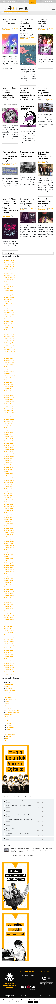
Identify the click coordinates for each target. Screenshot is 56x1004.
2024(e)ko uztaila (9, 314)
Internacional (10, 727)
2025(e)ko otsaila (8, 299)
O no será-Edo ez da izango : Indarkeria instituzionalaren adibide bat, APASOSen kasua (27, 94)
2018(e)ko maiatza (9, 471)
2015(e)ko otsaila (8, 543)
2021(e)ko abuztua (9, 386)
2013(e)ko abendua (9, 571)
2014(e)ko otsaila (8, 567)
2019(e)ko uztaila (8, 441)
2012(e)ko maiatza (9, 611)
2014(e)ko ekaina (8, 558)
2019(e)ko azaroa (8, 432)
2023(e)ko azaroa (9, 332)
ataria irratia (8, 697)
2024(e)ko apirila (8, 321)
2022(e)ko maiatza (9, 367)
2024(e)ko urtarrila (9, 327)
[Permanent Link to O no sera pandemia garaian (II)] (45, 217)
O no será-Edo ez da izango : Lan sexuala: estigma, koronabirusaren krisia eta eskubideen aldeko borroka (10, 206)
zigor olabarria (9, 738)
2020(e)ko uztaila (9, 415)
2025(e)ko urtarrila (9, 301)
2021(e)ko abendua (9, 377)
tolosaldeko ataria (10, 734)
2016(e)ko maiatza (9, 521)
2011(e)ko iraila (8, 628)
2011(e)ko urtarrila (9, 645)
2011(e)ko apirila (8, 639)
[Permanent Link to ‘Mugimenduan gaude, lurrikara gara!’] (45, 107)
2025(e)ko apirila (8, 295)
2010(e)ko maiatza (9, 663)
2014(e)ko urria (8, 552)
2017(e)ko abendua (9, 482)
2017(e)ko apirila (8, 499)
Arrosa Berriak (9, 693)
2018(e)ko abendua (9, 456)
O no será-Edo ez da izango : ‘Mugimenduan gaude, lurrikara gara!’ (44, 92)
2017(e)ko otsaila (8, 504)
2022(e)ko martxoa (9, 371)
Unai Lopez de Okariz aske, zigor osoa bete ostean (19, 855)
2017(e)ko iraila (8, 489)
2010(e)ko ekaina (8, 661)
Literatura (9, 729)
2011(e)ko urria (8, 626)
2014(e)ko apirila (8, 563)
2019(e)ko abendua (9, 430)
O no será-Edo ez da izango (27, 38)
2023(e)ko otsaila (9, 347)
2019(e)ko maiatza (9, 445)
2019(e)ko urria (8, 434)
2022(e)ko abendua (9, 351)
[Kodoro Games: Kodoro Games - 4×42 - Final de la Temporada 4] (4, 801)
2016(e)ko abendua (9, 508)
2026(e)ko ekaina (9, 264)
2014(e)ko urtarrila (9, 569)
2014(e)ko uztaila (8, 556)
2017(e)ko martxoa (9, 502)
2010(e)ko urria (8, 652)
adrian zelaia (9, 684)
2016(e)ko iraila (8, 515)
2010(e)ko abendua (9, 648)
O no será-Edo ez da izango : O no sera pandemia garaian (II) (44, 202)
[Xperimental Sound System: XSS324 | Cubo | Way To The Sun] (4, 815)
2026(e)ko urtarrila (9, 275)
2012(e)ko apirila (8, 613)
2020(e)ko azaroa (9, 406)
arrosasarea (8, 695)
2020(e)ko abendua (9, 404)
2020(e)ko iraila (8, 410)
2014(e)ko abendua (9, 547)
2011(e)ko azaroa (8, 624)
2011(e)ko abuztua (9, 630)
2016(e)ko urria (8, 513)
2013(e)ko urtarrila (9, 595)
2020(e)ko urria (8, 408)
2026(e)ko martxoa (9, 271)
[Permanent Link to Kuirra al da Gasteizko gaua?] (10, 44)
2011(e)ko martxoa (9, 641)
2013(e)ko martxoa (9, 591)
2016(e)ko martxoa (9, 526)
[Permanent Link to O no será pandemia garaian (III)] (28, 217)
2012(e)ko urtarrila (9, 619)
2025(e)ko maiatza (9, 292)
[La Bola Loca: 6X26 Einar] (4, 811)
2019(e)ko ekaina (8, 443)
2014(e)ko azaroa (8, 550)
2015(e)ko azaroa (8, 534)
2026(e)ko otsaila (9, 273)
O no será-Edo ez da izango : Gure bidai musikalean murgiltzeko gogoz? (9, 156)
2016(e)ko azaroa (8, 510)
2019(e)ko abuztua (9, 438)
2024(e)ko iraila (8, 310)
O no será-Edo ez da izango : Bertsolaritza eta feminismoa (44, 155)
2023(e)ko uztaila (9, 336)
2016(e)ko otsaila (8, 528)
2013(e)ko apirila (8, 589)
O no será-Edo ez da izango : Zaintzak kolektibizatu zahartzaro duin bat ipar (9, 94)
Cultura (9, 723)
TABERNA (14, 1)
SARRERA (26, 1)
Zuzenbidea (8, 740)
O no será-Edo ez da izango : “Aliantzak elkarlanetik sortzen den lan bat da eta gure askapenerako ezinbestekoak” (27, 27)
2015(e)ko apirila (8, 539)
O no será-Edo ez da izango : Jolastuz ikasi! (27, 154)
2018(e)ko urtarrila (9, 480)
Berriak (7, 701)
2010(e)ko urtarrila (9, 672)
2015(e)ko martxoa (9, 541)
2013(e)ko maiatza (9, 587)
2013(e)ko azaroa (8, 574)
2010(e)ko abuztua (9, 656)
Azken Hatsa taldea (10, 699)
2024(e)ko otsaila (9, 325)
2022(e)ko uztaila (9, 362)
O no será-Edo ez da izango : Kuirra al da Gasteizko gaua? (9, 22)
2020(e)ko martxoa (9, 423)
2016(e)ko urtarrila (9, 530)
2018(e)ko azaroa (8, 458)
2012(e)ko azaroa (8, 600)
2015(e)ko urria (8, 537)
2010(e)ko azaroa (8, 650)
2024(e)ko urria (8, 308)
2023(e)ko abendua (9, 330)
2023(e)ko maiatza (9, 340)
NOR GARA (4, 1)
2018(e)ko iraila (8, 462)
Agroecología (10, 718)
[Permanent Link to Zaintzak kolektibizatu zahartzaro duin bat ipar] (10, 115)
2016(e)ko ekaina (8, 519)
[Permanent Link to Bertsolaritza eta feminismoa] (45, 170)
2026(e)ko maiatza (9, 266)
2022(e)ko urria (8, 356)
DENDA (9, 1)
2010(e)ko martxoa (9, 667)
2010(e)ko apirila (8, 665)
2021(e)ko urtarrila (9, 401)
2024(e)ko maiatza (9, 319)
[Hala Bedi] (26, 9)
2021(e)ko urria (8, 382)
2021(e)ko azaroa (8, 380)
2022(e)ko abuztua (9, 360)
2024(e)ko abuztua (9, 312)
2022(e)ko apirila (8, 369)
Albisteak (8, 686)
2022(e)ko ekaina (9, 364)
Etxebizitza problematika (12, 710)
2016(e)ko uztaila (8, 517)
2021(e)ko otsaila (8, 399)
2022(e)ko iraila (8, 358)
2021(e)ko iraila (8, 384)
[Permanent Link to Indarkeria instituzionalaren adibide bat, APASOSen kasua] (28, 116)
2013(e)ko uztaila (8, 582)
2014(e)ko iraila (8, 554)
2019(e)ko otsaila (8, 452)
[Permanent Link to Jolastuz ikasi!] (28, 167)
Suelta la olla (8, 716)
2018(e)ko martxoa (9, 476)
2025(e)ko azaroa (8, 279)
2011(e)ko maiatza (9, 637)
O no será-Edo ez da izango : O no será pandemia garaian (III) (27, 202)
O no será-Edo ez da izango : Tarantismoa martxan (44, 22)
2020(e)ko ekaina (9, 417)
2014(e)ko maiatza (9, 560)
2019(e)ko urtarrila (9, 454)
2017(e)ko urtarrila (9, 506)
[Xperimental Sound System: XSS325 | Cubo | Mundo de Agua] (4, 806)
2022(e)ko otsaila (9, 373)
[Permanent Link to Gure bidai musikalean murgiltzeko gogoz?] (10, 171)
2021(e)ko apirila (8, 395)
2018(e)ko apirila (8, 473)
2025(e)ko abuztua (9, 286)
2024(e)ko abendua (9, 303)
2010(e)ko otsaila (8, 669)
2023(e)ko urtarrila (9, 349)
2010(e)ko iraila (8, 654)
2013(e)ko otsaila (8, 593)
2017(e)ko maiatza (9, 497)
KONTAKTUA (20, 1)
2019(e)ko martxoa (9, 449)
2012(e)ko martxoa (9, 615)
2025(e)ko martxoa (9, 297)
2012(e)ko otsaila (8, 617)
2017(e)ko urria (8, 486)
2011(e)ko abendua (9, 621)
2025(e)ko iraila (8, 284)
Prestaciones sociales (12, 732)
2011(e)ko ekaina (8, 635)
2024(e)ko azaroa (9, 306)
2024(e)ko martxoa (9, 323)
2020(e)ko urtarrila (9, 428)
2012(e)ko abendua (9, 598)
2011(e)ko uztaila (8, 632)
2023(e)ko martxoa (9, 345)
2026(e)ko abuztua (9, 260)
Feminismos (10, 725)
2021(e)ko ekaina (8, 391)
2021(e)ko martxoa (9, 397)
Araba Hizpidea (9, 688)
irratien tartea (9, 714)
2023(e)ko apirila (8, 343)
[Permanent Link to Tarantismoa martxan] (45, 44)
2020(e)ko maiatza (9, 419)
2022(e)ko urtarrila (9, 375)
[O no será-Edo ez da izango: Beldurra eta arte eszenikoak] (4, 834)
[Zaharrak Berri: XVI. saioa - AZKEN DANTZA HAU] (4, 825)
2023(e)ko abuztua (9, 334)
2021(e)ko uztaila (8, 388)
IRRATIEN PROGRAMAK (12, 712)
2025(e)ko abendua (9, 277)
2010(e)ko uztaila (8, 659)
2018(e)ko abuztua (9, 465)
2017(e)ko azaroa (8, 484)
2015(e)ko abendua (9, 532)
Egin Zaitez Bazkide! (32, 1)
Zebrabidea (8, 736)
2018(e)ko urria (8, 460)
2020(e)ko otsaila (9, 425)
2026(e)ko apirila (8, 269)
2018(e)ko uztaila (8, 467)
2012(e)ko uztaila (8, 606)
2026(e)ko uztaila (9, 262)
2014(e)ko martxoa (9, 565)
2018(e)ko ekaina (8, 469)
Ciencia (9, 721)
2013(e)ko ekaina (8, 584)
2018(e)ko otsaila (8, 478)
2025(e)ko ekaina (9, 290)
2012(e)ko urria (8, 602)
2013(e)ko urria (8, 576)
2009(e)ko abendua (9, 674)
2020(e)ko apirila (8, 421)
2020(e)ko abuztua (9, 412)
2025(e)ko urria (8, 282)
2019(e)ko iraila (8, 436)
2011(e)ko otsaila (8, 643)
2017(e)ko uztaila (8, 493)
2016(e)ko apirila (8, 523)
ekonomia (8, 708)
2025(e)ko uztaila (9, 288)
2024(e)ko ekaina (9, 316)
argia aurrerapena (10, 690)
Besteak (7, 706)
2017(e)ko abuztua (9, 491)
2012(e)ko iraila (8, 604)
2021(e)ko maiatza (9, 393)
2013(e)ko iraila (8, 578)
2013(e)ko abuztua (9, 580)
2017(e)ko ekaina (8, 495)
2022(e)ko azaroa (9, 353)
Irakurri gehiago (42, 1002)
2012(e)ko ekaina (8, 608)
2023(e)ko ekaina (9, 338)
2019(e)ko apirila (8, 447)
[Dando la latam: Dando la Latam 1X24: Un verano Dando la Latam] (4, 820)
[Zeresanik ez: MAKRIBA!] (4, 829)
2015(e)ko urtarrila (9, 545)
